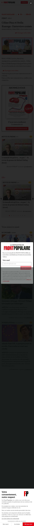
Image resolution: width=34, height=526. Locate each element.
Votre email (6, 260)
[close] (30, 3)
